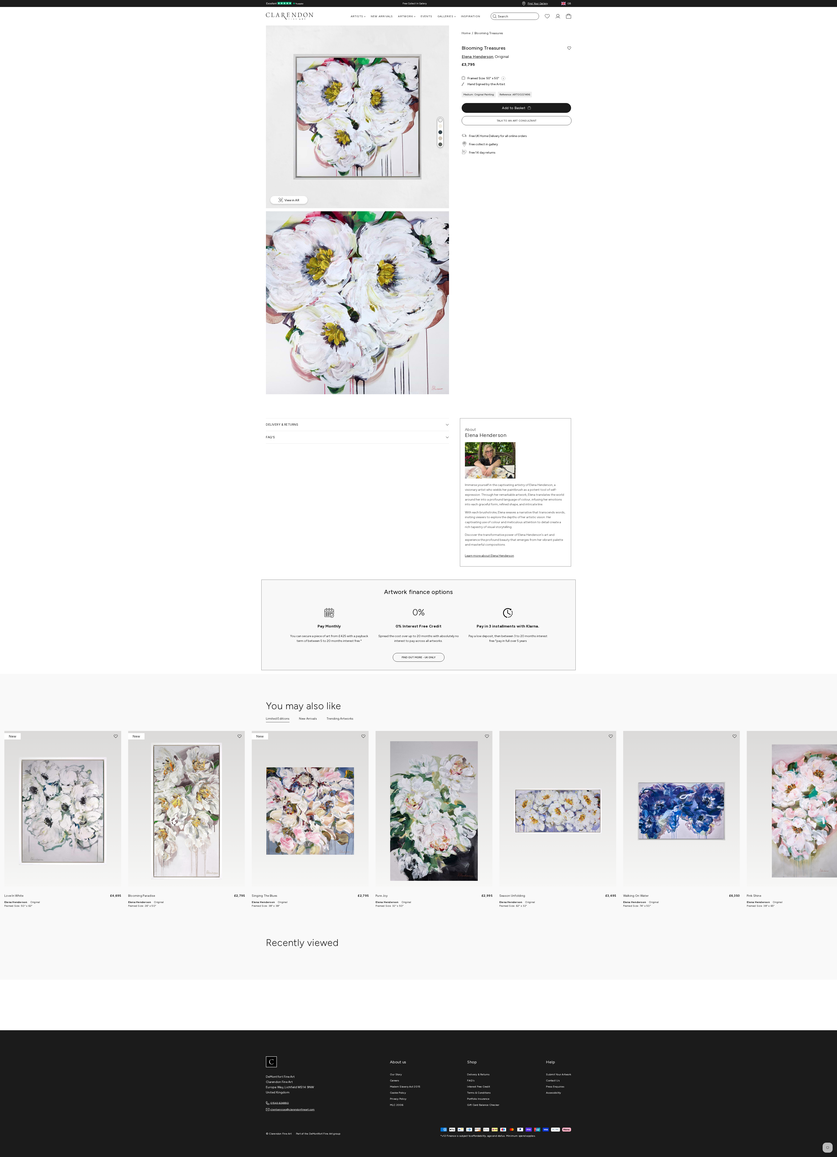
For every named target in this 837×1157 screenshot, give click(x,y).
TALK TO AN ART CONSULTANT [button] (516, 120)
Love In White (14, 896)
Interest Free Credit (478, 1086)
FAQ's (470, 1080)
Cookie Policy (398, 1092)
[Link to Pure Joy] (434, 811)
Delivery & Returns (478, 1074)
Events (426, 16)
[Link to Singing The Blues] (310, 811)
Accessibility (553, 1092)
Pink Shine (754, 896)
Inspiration (470, 16)
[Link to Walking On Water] (681, 811)
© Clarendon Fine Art (279, 1133)
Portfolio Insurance (478, 1099)
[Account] (557, 16)
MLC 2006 (396, 1105)
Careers (394, 1080)
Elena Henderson (477, 56)
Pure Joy (382, 896)
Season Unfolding (512, 896)
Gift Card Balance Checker (483, 1105)
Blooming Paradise (141, 896)
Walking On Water (636, 896)
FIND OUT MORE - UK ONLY (419, 657)
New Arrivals (382, 16)
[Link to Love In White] (62, 811)
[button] (440, 120)
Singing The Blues (264, 896)
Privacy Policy (398, 1099)
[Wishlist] (547, 16)
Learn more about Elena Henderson (489, 556)
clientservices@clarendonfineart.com (292, 1109)
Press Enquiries (555, 1086)
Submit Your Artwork (558, 1074)
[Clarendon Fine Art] (298, 1062)
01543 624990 (279, 1102)
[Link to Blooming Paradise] (186, 811)
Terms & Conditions (478, 1092)
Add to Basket (513, 108)
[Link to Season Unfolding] (557, 811)
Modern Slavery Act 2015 (405, 1086)
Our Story (396, 1074)
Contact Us (552, 1080)
